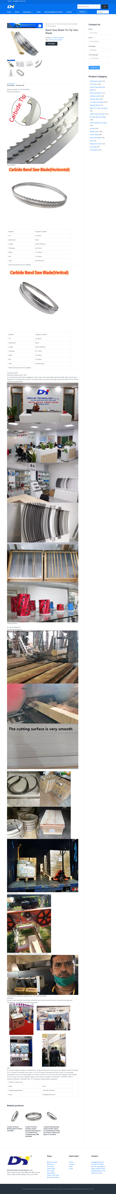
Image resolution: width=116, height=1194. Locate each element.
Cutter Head (51, 1168)
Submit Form (94, 67)
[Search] (104, 6)
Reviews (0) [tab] (20, 85)
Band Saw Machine (53, 1177)
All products (27, 12)
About (17, 12)
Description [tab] (11, 85)
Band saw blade (52, 1162)
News (39, 12)
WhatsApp (92, 46)
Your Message (93, 55)
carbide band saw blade (55, 39)
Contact (69, 12)
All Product (50, 1166)
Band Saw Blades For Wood (53, 12)
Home (9, 12)
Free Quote (51, 43)
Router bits (50, 1164)
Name (90, 29)
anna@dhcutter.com (32, 1)
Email (90, 38)
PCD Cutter (50, 1171)
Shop (51, 24)
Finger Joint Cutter (53, 1175)
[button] (32, 12)
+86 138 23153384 (97, 1164)
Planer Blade (51, 1173)
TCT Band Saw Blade (60, 24)
